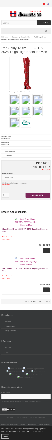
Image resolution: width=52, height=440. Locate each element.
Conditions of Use (10, 326)
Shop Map (7, 348)
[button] (26, 177)
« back (33, 301)
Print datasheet (10, 151)
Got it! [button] (5, 436)
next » (41, 301)
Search (44, 23)
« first (27, 301)
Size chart (7, 322)
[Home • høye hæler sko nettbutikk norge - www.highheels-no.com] (26, 14)
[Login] (47, 396)
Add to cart (37, 195)
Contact (6, 352)
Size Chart (8, 155)
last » (48, 301)
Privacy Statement (10, 330)
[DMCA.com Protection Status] (8, 410)
